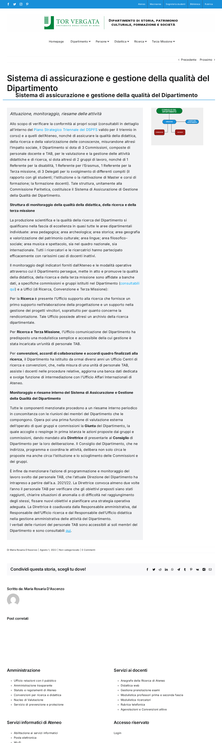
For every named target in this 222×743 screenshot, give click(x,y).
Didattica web (130, 685)
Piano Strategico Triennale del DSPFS (65, 130)
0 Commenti (88, 549)
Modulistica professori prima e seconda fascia (152, 695)
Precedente (188, 59)
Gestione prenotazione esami (140, 690)
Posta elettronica (25, 737)
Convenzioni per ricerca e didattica (37, 695)
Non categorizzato (69, 549)
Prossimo (206, 59)
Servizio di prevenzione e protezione (39, 704)
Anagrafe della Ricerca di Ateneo (143, 680)
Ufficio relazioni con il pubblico (35, 680)
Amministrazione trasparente (33, 685)
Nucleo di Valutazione (28, 700)
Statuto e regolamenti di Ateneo (35, 690)
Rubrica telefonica (133, 704)
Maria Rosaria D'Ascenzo (23, 549)
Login (117, 733)
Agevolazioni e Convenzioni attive (144, 709)
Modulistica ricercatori (136, 700)
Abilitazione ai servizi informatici (36, 733)
